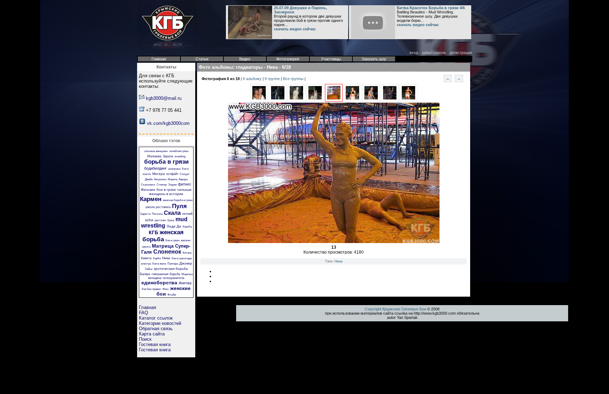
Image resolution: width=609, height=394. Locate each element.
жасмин (185, 240)
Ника (166, 258)
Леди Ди (174, 226)
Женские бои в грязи (158, 190)
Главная (147, 307)
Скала (172, 213)
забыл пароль (434, 52)
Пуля (179, 206)
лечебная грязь (179, 151)
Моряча (172, 179)
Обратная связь (156, 328)
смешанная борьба (166, 274)
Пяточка (157, 214)
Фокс (165, 289)
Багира (145, 274)
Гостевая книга (155, 344)
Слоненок (167, 252)
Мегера (158, 174)
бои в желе (159, 263)
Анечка (185, 283)
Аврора (183, 179)
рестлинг (160, 220)
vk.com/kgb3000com (168, 123)
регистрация (461, 52)
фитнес (184, 184)
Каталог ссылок (156, 318)
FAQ (143, 312)
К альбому (253, 79)
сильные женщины (156, 151)
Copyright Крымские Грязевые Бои (395, 309)
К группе (273, 79)
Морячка (187, 274)
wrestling (179, 156)
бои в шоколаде (182, 258)
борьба (187, 226)
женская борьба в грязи (177, 200)
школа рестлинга (158, 207)
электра (146, 263)
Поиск (145, 339)
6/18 (286, 67)
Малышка (154, 156)
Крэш (170, 220)
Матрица (163, 246)
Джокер (185, 263)
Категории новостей (160, 323)
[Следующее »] (352, 100)
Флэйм (171, 294)
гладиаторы (249, 67)
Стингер (161, 184)
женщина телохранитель (166, 278)
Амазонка (160, 179)
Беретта (145, 214)
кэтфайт (172, 174)
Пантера (172, 263)
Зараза (168, 156)
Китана (187, 252)
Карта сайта (152, 334)
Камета (146, 258)
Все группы (293, 79)
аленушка (174, 168)
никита (146, 246)
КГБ (153, 232)
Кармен (150, 199)
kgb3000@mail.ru (164, 98)
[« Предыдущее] (259, 100)
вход (414, 52)
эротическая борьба (171, 269)
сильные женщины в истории (170, 192)
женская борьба (163, 236)
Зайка (148, 269)
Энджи (172, 184)
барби (157, 258)
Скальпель (148, 184)
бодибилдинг (155, 168)
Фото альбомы (216, 67)
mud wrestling (164, 222)
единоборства (159, 282)
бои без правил (151, 289)
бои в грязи (172, 240)
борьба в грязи (166, 161)
